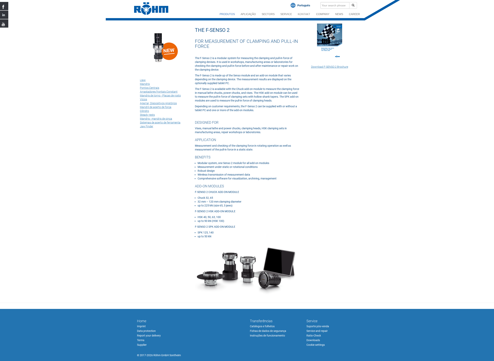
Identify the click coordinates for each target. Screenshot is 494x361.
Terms (140, 340)
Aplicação (248, 14)
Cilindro (144, 110)
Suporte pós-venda (317, 326)
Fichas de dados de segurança (268, 330)
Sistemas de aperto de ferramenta (160, 122)
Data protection (146, 330)
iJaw (143, 80)
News (339, 14)
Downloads (313, 340)
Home (141, 321)
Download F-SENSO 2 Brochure (329, 66)
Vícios (143, 99)
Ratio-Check (313, 335)
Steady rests (147, 114)
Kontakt (304, 14)
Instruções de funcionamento (267, 335)
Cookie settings (315, 344)
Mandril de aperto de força (155, 107)
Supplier (142, 344)
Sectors (268, 14)
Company (322, 14)
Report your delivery (149, 335)
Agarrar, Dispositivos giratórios (158, 103)
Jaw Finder (146, 126)
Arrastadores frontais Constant (159, 91)
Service (286, 14)
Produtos (227, 14)
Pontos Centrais (149, 87)
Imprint (141, 326)
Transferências (261, 321)
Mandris (145, 83)
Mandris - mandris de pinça (156, 118)
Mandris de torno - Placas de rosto (160, 95)
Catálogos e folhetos (262, 326)
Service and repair (317, 330)
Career (354, 14)
